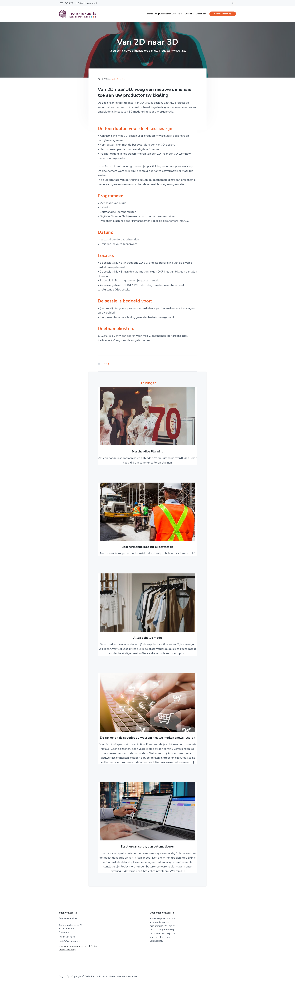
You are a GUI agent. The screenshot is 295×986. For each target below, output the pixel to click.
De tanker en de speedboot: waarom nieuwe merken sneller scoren (147, 738)
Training (105, 363)
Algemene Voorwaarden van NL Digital (78, 946)
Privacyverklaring (67, 949)
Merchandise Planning (147, 452)
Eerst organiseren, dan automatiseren (148, 847)
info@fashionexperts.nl (71, 941)
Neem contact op (222, 13)
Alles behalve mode (147, 638)
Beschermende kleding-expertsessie (147, 547)
